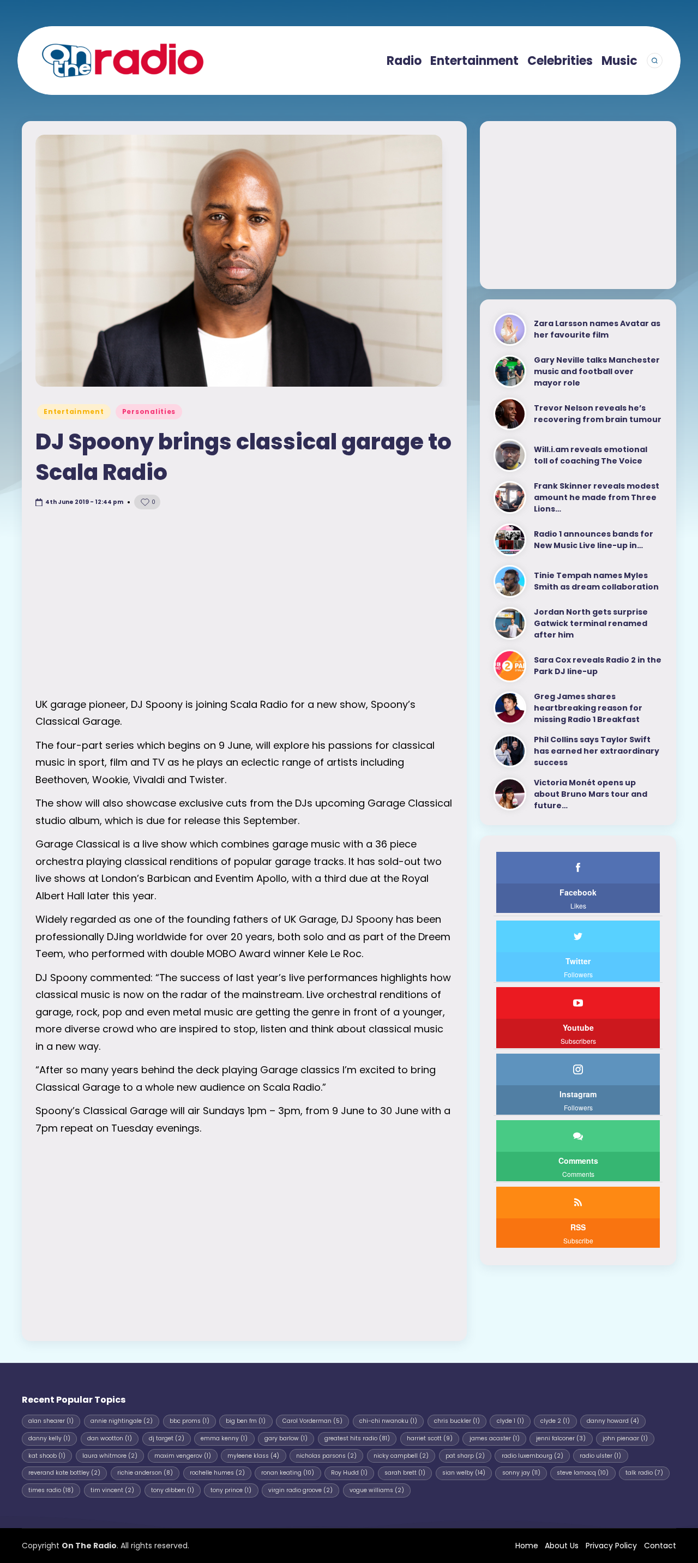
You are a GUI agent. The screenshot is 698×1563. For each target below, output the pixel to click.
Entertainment (74, 411)
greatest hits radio (357, 1438)
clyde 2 (555, 1421)
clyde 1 (510, 1421)
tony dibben (172, 1490)
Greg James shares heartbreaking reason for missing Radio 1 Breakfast (588, 708)
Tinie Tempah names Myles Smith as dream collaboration (596, 581)
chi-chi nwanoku (388, 1421)
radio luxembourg (532, 1456)
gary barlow (286, 1438)
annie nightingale (122, 1421)
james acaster (495, 1438)
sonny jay (521, 1473)
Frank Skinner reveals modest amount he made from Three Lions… (596, 497)
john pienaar (625, 1438)
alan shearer (51, 1421)
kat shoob (46, 1456)
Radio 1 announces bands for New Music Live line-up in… (593, 539)
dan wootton (109, 1438)
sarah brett (404, 1473)
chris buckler (457, 1421)
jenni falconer (561, 1438)
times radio (51, 1490)
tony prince (230, 1490)
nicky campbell (401, 1456)
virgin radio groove (300, 1490)
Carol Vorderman (312, 1421)
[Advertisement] (244, 603)
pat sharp (465, 1456)
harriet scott (430, 1438)
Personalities (149, 411)
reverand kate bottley (64, 1473)
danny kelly (49, 1438)
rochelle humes (217, 1473)
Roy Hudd (349, 1473)
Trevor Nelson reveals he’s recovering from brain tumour (597, 413)
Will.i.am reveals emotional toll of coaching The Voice (590, 455)
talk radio (644, 1473)
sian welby (463, 1473)
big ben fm (246, 1421)
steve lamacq (583, 1473)
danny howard (613, 1421)
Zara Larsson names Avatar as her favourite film (597, 329)
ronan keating (287, 1473)
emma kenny (224, 1438)
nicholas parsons (326, 1456)
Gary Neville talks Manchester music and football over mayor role (597, 371)
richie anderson (145, 1473)
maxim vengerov (182, 1456)
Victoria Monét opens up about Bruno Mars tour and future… (590, 794)
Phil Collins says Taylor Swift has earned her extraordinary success (596, 751)
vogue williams (377, 1490)
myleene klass (253, 1456)
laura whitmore (109, 1456)
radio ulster (600, 1456)
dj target (166, 1438)
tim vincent (112, 1490)
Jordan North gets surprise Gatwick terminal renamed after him (591, 623)
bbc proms (189, 1421)
